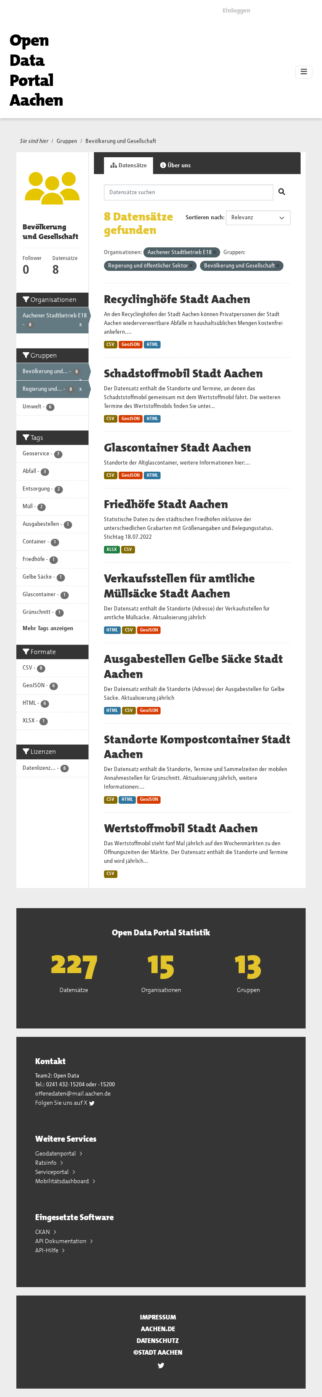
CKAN (43, 1232)
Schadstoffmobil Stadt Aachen (183, 373)
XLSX (111, 550)
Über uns (178, 166)
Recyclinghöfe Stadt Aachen (177, 299)
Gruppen (67, 141)
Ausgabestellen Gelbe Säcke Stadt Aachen (193, 667)
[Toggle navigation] (303, 72)
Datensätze (132, 166)
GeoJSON (131, 345)
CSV (110, 345)
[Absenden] (282, 192)
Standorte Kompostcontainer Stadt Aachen (197, 747)
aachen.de (158, 1328)
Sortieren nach (204, 218)
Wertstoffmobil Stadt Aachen (181, 828)
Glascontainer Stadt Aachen (177, 447)
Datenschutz (158, 1340)
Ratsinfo (46, 1162)
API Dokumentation (61, 1241)
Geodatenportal (56, 1153)
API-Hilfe (47, 1250)
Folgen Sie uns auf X (61, 1102)
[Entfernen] (214, 252)
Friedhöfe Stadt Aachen (166, 504)
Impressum (158, 1317)
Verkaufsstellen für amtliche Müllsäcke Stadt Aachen (179, 586)
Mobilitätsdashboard (62, 1181)
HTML (152, 345)
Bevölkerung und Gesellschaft (121, 141)
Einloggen (236, 10)
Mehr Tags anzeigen (48, 628)
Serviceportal (52, 1172)
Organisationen (161, 990)
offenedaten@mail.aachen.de (73, 1093)
